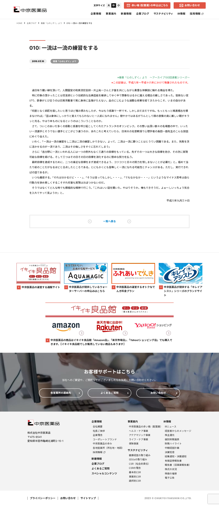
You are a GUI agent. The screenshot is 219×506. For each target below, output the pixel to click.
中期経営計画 (172, 448)
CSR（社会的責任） (139, 463)
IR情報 (181, 13)
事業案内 (111, 13)
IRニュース (170, 426)
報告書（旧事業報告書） (178, 465)
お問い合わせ (68, 498)
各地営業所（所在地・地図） (108, 448)
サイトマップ (88, 498)
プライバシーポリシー (42, 498)
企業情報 (96, 13)
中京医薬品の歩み (102, 443)
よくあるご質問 (101, 468)
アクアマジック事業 (139, 435)
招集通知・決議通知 (175, 456)
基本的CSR (135, 472)
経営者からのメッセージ (178, 431)
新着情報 (126, 13)
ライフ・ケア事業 (138, 439)
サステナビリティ (163, 13)
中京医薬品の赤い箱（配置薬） (146, 426)
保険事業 (134, 443)
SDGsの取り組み (138, 459)
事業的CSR (135, 476)
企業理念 (97, 435)
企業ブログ (142, 13)
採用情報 (195, 13)
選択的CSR (135, 480)
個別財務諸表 (172, 439)
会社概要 (97, 426)
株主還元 (169, 435)
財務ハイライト (173, 443)
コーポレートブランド (105, 439)
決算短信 (169, 452)
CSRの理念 (135, 468)
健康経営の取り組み (140, 455)
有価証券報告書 (173, 460)
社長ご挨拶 (99, 431)
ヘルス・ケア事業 (138, 431)
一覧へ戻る (109, 221)
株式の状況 (171, 469)
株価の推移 (171, 473)
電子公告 (169, 477)
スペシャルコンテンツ (104, 473)
